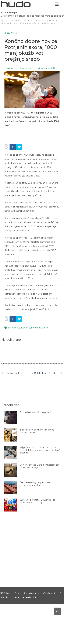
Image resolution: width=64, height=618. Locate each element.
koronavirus (14, 327)
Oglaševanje (49, 593)
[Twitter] (19, 147)
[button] (57, 4)
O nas (17, 593)
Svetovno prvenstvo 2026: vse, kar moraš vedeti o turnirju (37, 501)
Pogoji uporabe (32, 593)
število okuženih (39, 327)
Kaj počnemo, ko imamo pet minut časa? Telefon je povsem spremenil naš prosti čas (40, 450)
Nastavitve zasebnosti (24, 597)
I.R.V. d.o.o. (5, 593)
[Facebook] (13, 147)
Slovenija (10, 33)
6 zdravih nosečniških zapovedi (35, 412)
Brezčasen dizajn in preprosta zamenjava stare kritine (35, 483)
